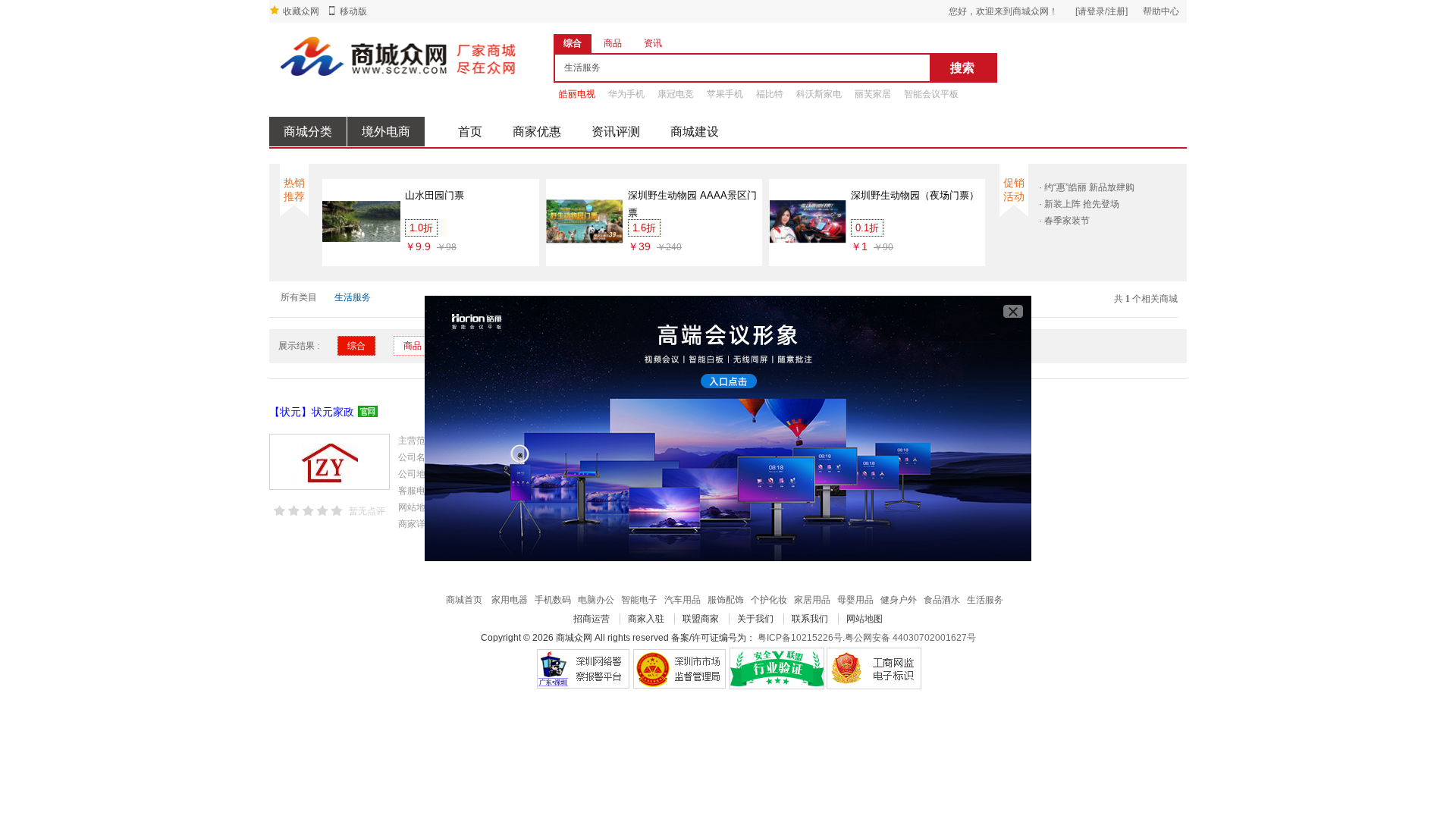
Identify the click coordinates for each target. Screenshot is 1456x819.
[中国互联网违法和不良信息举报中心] (679, 668)
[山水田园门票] (361, 221)
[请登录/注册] (1101, 11)
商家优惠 (537, 131)
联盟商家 (700, 618)
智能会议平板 (931, 94)
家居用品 (812, 600)
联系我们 (810, 618)
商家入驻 (646, 618)
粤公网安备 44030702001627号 (910, 637)
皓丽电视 (577, 94)
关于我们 (755, 618)
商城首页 (464, 600)
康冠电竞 (675, 94)
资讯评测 (616, 131)
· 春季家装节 (1064, 220)
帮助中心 (1161, 11)
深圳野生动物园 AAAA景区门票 (692, 204)
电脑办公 (596, 600)
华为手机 (626, 94)
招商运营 (591, 618)
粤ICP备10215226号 (800, 637)
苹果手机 (725, 94)
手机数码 (553, 600)
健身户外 (898, 600)
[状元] (329, 462)
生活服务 (352, 297)
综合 (356, 345)
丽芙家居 (873, 94)
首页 (470, 131)
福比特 (769, 94)
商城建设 (694, 131)
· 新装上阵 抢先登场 (1079, 204)
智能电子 (639, 600)
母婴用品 (855, 600)
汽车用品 (682, 600)
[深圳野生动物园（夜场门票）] (808, 221)
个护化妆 (769, 600)
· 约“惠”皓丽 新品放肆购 (1086, 187)
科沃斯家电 (819, 94)
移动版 (353, 11)
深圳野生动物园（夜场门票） (915, 195)
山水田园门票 (434, 195)
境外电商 (386, 131)
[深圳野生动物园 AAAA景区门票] (585, 221)
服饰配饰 (726, 600)
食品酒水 (942, 600)
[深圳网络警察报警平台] (582, 668)
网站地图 (864, 618)
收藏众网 (301, 11)
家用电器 (509, 600)
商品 (412, 345)
